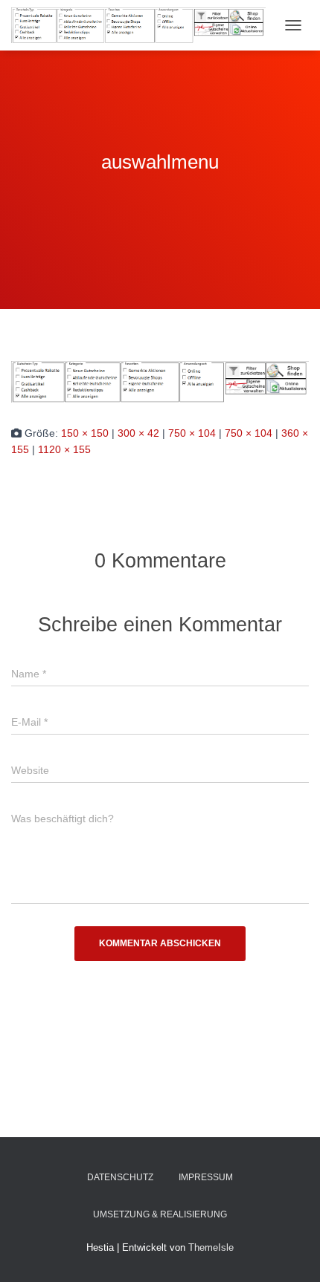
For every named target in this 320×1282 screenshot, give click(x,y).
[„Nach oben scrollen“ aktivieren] (291, 1252)
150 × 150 (85, 433)
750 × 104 (192, 433)
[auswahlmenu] (160, 381)
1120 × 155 (64, 449)
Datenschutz (120, 1177)
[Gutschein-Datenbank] (144, 24)
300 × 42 (138, 433)
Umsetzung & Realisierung (160, 1214)
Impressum (206, 1177)
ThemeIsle (211, 1247)
